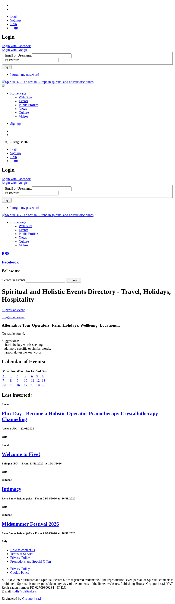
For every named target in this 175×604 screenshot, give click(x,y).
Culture (24, 112)
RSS (5, 253)
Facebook (10, 262)
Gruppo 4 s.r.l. (32, 598)
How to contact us (22, 550)
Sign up (15, 20)
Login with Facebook (16, 46)
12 (38, 380)
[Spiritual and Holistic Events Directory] (47, 82)
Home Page (18, 93)
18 (32, 385)
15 (11, 385)
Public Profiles (28, 105)
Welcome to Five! (21, 454)
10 (25, 380)
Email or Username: (18, 55)
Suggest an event (13, 310)
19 (38, 385)
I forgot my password (24, 74)
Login (14, 16)
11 (32, 380)
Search (75, 280)
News (23, 109)
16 (18, 385)
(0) (16, 28)
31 (4, 376)
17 (25, 385)
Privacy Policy (20, 557)
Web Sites (25, 97)
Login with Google (15, 50)
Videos (23, 116)
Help (13, 24)
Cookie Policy (19, 572)
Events (23, 101)
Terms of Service (21, 554)
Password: (12, 60)
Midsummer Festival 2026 (30, 524)
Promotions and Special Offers (30, 561)
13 (43, 380)
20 (43, 385)
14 (4, 385)
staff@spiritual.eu (24, 591)
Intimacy (11, 489)
